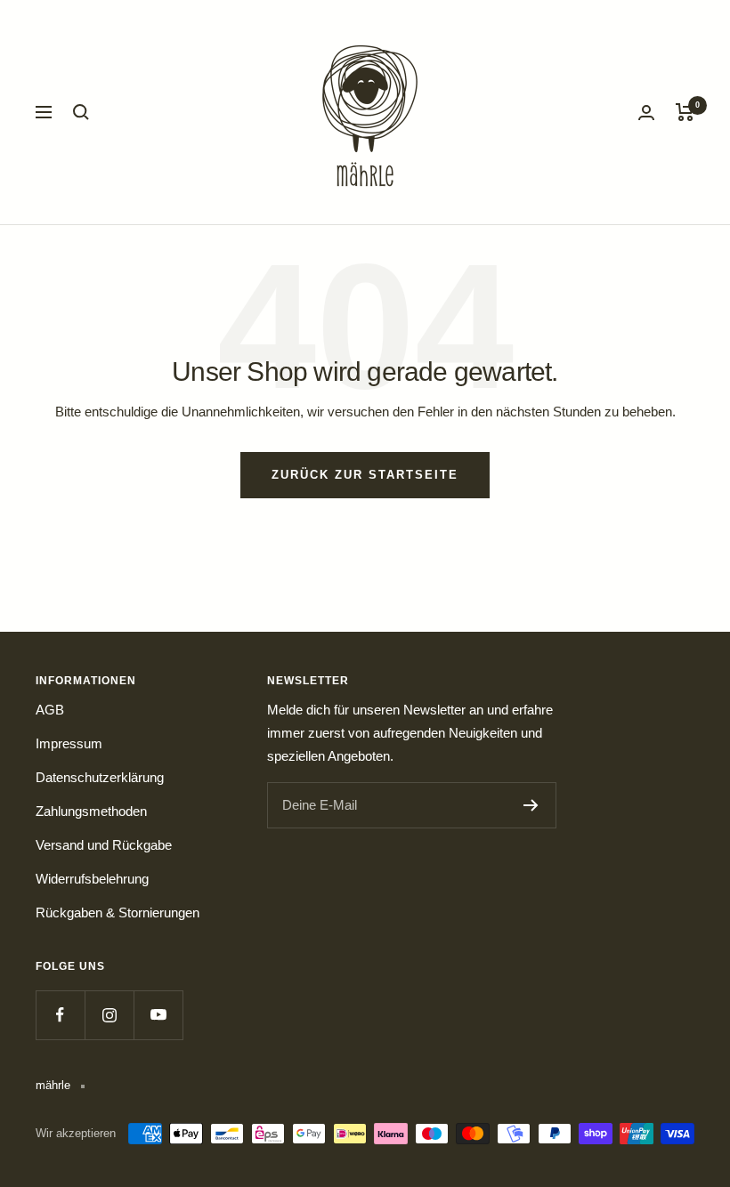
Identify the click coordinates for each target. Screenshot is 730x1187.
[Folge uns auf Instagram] (109, 1014)
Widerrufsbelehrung (92, 878)
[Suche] (81, 112)
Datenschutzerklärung (100, 777)
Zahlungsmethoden (91, 811)
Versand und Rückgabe (104, 844)
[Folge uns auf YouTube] (158, 1014)
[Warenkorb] (685, 112)
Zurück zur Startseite (365, 474)
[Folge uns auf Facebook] (60, 1014)
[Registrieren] (531, 805)
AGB (50, 709)
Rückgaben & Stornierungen (117, 912)
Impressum (69, 743)
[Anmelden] (646, 112)
